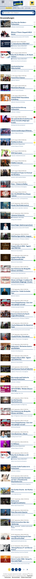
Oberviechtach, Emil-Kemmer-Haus (17, 284)
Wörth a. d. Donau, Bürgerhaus (17, 529)
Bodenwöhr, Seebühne (15, 80)
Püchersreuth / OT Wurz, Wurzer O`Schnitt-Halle (20, 563)
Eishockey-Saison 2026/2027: (19, 46)
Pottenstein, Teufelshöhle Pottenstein (18, 155)
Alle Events (9, 8)
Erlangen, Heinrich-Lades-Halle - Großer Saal (19, 207)
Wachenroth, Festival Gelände (16, 250)
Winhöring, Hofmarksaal (15, 427)
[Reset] (33, 13)
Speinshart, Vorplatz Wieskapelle (17, 90)
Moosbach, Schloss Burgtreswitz (17, 350)
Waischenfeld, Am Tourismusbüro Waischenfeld (20, 70)
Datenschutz (8, 577)
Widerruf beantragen (26, 577)
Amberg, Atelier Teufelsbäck (16, 219)
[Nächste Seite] (24, 569)
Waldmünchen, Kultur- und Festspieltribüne (19, 198)
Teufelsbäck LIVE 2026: (18, 217)
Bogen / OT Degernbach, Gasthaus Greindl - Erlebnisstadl (21, 415)
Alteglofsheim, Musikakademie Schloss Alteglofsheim (21, 484)
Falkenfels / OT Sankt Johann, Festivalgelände (19, 339)
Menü (3, 2)
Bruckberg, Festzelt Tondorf (16, 436)
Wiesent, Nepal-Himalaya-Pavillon (17, 505)
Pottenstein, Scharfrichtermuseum (17, 26)
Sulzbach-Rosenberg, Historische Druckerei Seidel (20, 329)
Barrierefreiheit (16, 577)
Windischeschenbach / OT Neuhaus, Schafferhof (20, 238)
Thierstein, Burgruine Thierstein (17, 146)
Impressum (29, 575)
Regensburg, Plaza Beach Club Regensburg (19, 404)
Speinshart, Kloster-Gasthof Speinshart (18, 273)
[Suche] (3, 13)
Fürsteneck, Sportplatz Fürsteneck (17, 307)
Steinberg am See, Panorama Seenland (18, 125)
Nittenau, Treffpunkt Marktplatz (17, 133)
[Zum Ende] (27, 569)
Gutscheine (28, 8)
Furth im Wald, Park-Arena (16, 494)
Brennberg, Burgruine (15, 165)
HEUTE (14, 8)
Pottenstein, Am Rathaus (15, 112)
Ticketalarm (21, 8)
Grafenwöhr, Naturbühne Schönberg (18, 102)
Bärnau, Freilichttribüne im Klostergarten (19, 186)
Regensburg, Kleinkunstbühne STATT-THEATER (20, 36)
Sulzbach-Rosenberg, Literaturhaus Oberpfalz (19, 552)
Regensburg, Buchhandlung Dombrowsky (19, 540)
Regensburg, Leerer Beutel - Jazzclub (18, 514)
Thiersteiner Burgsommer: (18, 144)
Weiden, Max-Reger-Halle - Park (17, 393)
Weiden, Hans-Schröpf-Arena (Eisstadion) (19, 47)
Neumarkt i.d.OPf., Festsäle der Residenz (18, 177)
